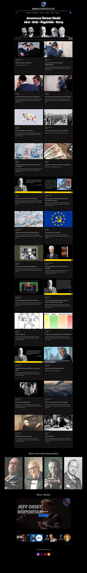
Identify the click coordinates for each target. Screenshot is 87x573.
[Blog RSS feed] (70, 13)
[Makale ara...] (70, 38)
